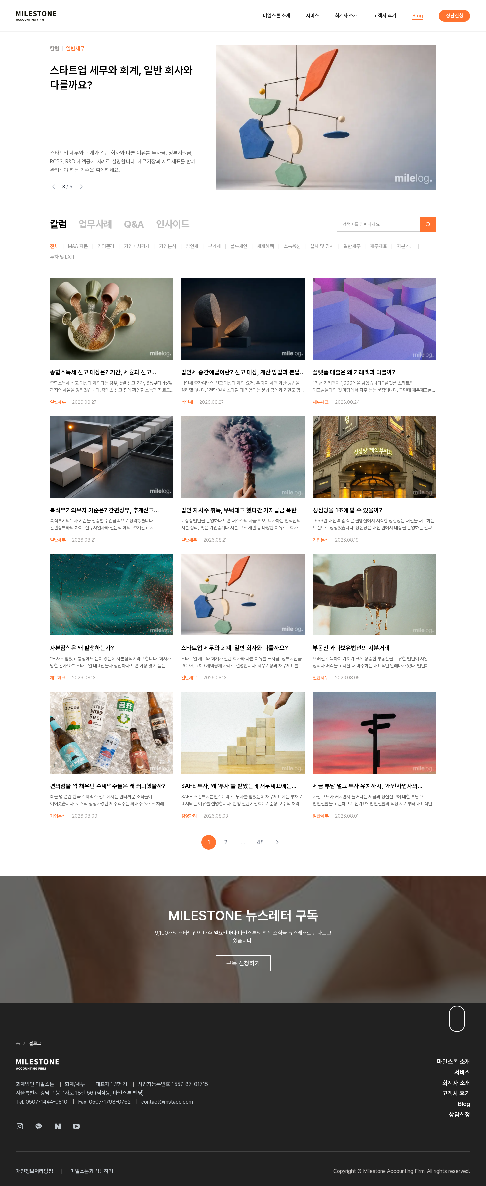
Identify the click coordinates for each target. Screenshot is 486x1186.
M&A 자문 (78, 246)
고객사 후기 (385, 16)
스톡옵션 (292, 246)
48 (260, 842)
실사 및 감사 (322, 246)
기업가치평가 (136, 246)
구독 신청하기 (243, 963)
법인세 (192, 246)
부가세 (214, 246)
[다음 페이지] (277, 842)
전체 (54, 246)
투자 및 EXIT (62, 257)
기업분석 (167, 246)
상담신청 (454, 16)
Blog (417, 16)
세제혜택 (265, 246)
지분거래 (405, 246)
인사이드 (59, 48)
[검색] (428, 224)
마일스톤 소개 (276, 16)
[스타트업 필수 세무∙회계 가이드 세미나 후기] (326, 117)
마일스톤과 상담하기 (91, 1171)
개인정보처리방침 (34, 1171)
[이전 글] (53, 186)
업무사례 (95, 224)
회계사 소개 (346, 16)
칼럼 (58, 224)
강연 (80, 48)
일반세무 (352, 246)
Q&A (134, 224)
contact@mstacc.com (167, 1102)
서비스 (312, 16)
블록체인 (238, 246)
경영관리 (106, 246)
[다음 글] (81, 186)
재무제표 (378, 246)
